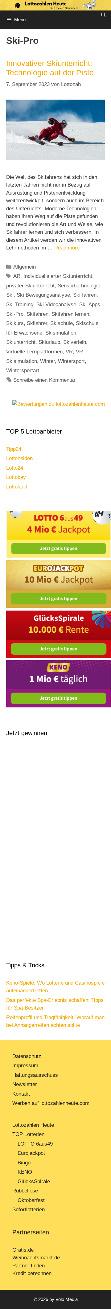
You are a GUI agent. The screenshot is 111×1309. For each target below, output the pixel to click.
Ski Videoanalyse (56, 304)
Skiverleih (74, 342)
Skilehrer (37, 323)
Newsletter (24, 1084)
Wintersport (71, 361)
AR (16, 276)
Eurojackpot (31, 1153)
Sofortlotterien (28, 1209)
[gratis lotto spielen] (58, 556)
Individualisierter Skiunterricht (57, 276)
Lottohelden (19, 458)
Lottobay (16, 477)
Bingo (24, 1163)
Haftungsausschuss (35, 1075)
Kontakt (21, 1094)
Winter (47, 361)
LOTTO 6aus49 (35, 1144)
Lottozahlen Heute (33, 1125)
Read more (67, 248)
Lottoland (16, 487)
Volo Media (67, 1299)
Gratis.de (23, 1250)
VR (69, 352)
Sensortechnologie (79, 286)
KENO (25, 1172)
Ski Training (19, 304)
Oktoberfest (31, 1200)
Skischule (61, 323)
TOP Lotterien (28, 1134)
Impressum (25, 1065)
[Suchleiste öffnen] (103, 15)
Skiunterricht (20, 342)
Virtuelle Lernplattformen (34, 352)
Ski (10, 295)
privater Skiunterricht (30, 286)
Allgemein (24, 267)
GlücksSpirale (34, 1181)
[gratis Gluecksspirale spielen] (58, 656)
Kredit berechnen (31, 1273)
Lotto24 (14, 468)
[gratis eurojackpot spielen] (58, 606)
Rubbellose (25, 1191)
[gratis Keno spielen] (58, 706)
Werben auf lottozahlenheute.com (50, 1103)
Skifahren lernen (70, 314)
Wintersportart (22, 370)
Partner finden (29, 1266)
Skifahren (37, 314)
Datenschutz (26, 1056)
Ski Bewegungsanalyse (43, 295)
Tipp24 (13, 449)
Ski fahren (85, 295)
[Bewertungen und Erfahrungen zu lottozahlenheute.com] (58, 404)
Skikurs (15, 323)
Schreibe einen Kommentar (44, 380)
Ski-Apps (89, 304)
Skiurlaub (49, 342)
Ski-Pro (14, 314)
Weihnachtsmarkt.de (36, 1258)
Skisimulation (60, 333)
